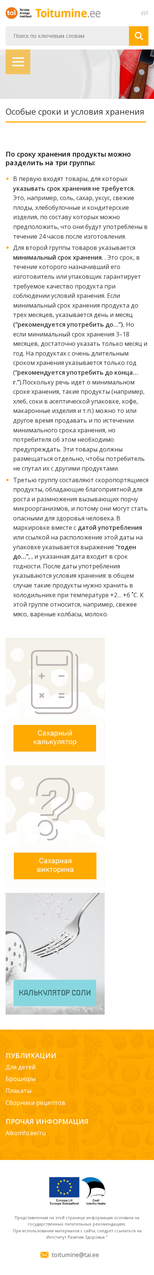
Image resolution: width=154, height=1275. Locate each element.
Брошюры (21, 1079)
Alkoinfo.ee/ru (26, 1133)
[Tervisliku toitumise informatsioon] (67, 12)
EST (144, 13)
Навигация (18, 61)
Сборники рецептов (35, 1103)
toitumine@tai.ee (75, 1255)
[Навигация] (77, 74)
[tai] (20, 12)
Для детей (21, 1067)
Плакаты (18, 1091)
